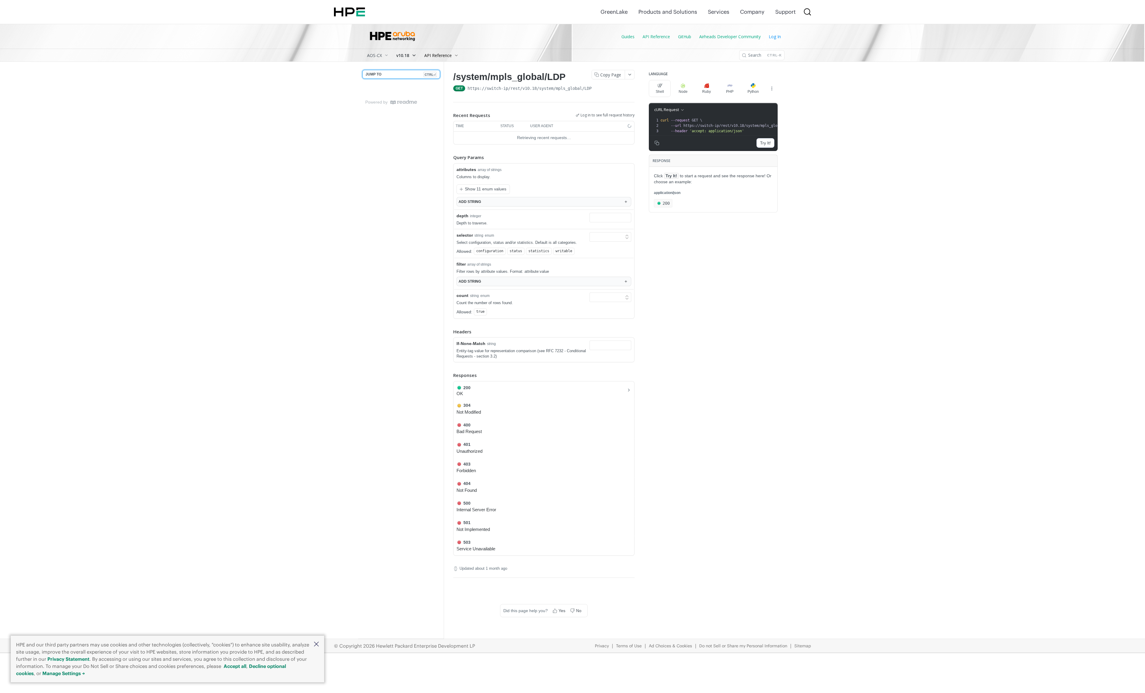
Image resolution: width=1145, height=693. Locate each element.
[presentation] (728, 126)
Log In (775, 36)
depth (462, 215)
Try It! (765, 143)
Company (752, 11)
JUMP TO (401, 74)
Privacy (602, 646)
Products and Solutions (667, 11)
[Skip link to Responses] (449, 375)
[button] (316, 644)
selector (465, 235)
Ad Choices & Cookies (670, 646)
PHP (730, 92)
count (462, 295)
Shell (660, 92)
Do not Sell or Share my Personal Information (743, 646)
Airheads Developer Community (730, 36)
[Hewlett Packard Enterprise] (349, 12)
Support (785, 11)
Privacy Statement (68, 659)
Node (683, 92)
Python (753, 92)
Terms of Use (629, 646)
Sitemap (802, 646)
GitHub (684, 36)
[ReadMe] (403, 102)
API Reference (656, 36)
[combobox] (610, 217)
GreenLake (614, 11)
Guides (628, 36)
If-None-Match (471, 343)
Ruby (706, 92)
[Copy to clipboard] (597, 89)
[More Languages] (772, 88)
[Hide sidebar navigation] (442, 350)
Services (718, 11)
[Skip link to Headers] (449, 331)
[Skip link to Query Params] (449, 157)
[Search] (807, 12)
